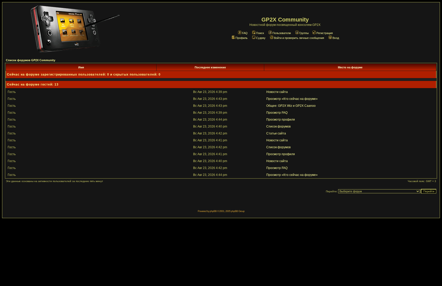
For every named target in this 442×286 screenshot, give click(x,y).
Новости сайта (277, 92)
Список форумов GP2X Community (30, 60)
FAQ (245, 33)
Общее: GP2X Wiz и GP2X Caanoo (291, 106)
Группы (304, 33)
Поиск (260, 33)
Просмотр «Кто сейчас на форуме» (292, 99)
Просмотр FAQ (277, 112)
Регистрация (324, 33)
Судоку (261, 37)
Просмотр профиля (280, 119)
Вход (336, 37)
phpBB (213, 211)
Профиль (242, 37)
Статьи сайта (276, 133)
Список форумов (278, 126)
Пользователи (281, 33)
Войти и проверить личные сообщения (299, 37)
